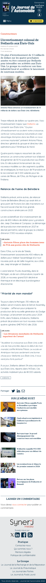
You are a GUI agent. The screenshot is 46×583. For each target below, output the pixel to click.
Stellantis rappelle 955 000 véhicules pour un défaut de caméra (29, 451)
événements (39, 3)
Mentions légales (23, 552)
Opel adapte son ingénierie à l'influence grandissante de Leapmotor (29, 420)
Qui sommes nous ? (23, 549)
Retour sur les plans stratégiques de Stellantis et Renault (29, 481)
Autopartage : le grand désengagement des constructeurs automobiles (29, 435)
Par (7, 49)
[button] (35, 21)
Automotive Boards (39, 6)
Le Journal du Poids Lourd (23, 574)
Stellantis (31, 124)
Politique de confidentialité (23, 555)
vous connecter (19, 504)
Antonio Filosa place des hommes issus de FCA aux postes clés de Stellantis (23, 243)
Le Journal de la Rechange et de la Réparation (23, 564)
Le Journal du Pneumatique (23, 568)
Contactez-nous (23, 545)
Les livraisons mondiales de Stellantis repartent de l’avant (23, 335)
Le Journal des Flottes (23, 571)
